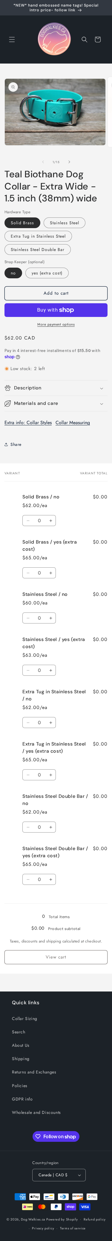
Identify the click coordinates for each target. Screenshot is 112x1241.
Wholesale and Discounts (36, 1112)
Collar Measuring (73, 422)
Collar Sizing (24, 1018)
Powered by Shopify (62, 1219)
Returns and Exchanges (34, 1072)
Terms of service (73, 1228)
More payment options (56, 324)
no (13, 273)
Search (18, 1032)
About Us (21, 1045)
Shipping (21, 1059)
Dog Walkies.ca (33, 1219)
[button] (12, 39)
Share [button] (16, 444)
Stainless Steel (64, 223)
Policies (19, 1086)
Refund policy (94, 1219)
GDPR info (22, 1099)
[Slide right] (69, 161)
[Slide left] (43, 161)
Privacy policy (43, 1228)
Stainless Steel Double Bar (38, 249)
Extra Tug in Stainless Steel (38, 236)
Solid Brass (22, 223)
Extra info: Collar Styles (28, 422)
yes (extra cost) (47, 273)
